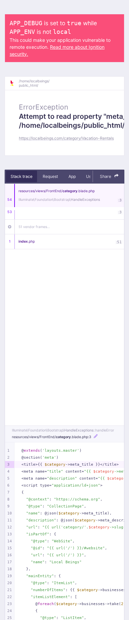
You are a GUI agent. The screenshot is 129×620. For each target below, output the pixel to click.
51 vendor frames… (34, 227)
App (72, 176)
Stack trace (21, 176)
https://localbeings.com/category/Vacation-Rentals (66, 138)
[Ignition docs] (14, 83)
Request (50, 176)
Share (106, 176)
